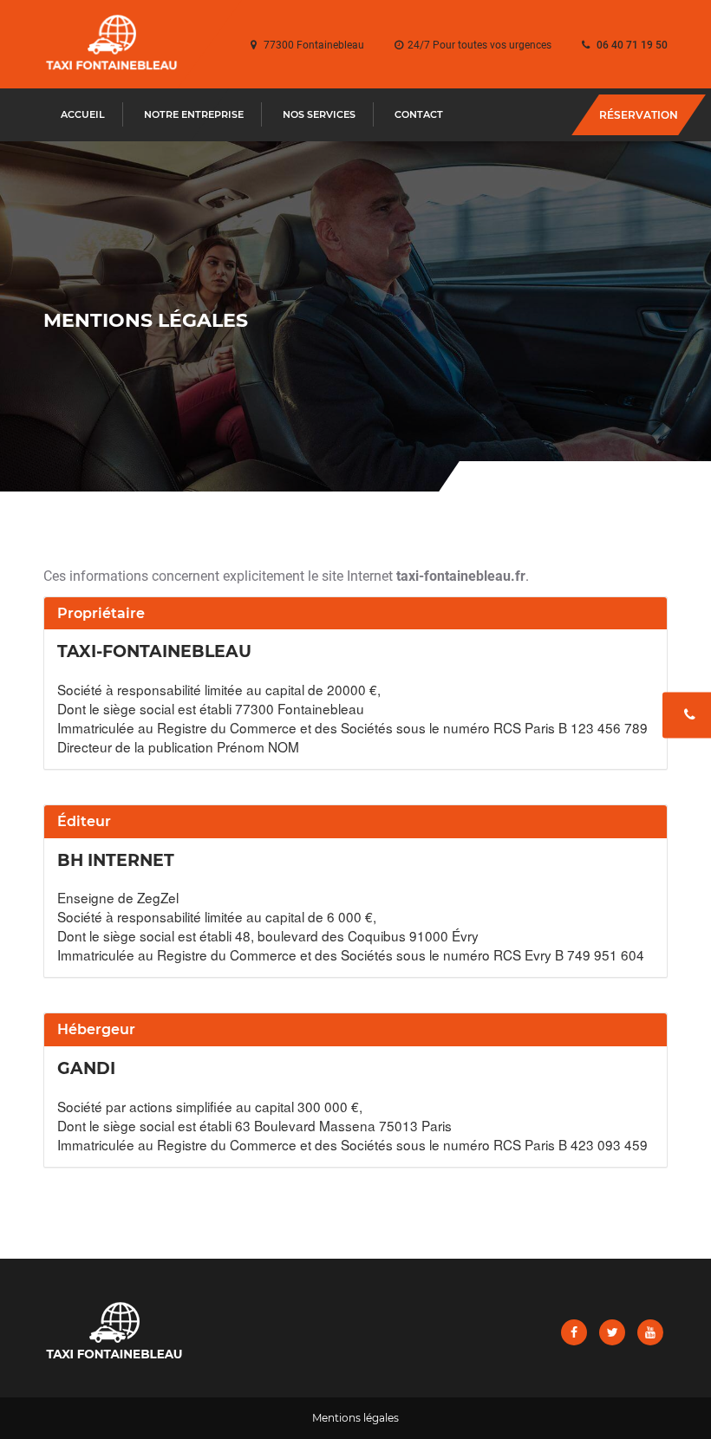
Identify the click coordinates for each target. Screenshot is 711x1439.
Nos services (319, 114)
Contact (419, 114)
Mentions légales (355, 1417)
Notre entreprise (194, 114)
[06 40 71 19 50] (686, 716)
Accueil (83, 114)
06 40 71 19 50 (632, 45)
